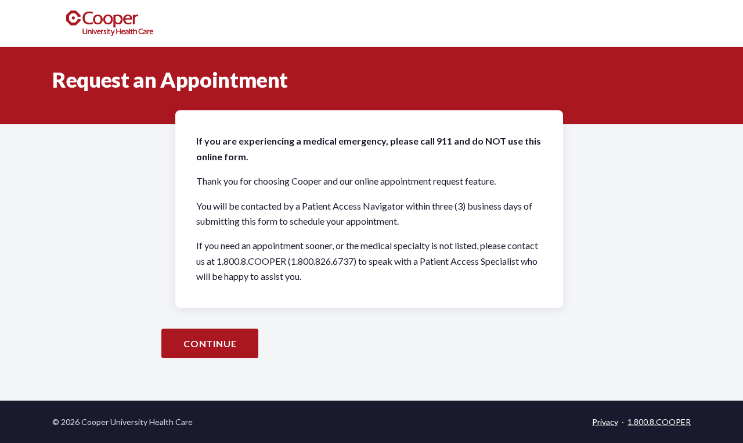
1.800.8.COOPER (659, 422)
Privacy (605, 422)
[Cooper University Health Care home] (109, 23)
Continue (209, 343)
